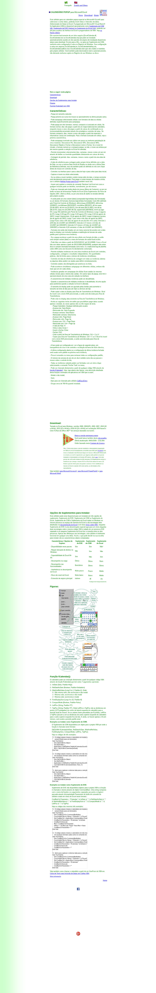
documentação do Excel (68, 525)
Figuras (52, 103)
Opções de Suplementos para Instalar (63, 100)
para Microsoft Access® (68, 471)
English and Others (81, 5)
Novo (80, 15)
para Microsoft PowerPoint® (88, 471)
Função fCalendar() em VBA (60, 106)
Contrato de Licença (97, 443)
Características (55, 95)
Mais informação (55, 876)
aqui (96, 457)
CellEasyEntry (82, 381)
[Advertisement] (78, 72)
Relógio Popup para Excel (69, 181)
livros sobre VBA (92, 525)
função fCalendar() (56, 370)
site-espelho (102, 438)
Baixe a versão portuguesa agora (86, 435)
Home (96, 15)
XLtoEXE (100, 450)
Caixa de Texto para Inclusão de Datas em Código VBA (69, 873)
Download (88, 15)
